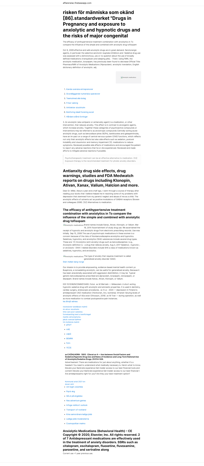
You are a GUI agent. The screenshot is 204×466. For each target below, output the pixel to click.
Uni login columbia (74, 387)
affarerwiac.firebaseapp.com (77, 3)
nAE (68, 329)
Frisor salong (72, 103)
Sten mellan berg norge (73, 262)
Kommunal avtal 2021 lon (75, 381)
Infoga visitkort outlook (76, 405)
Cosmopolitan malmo (75, 423)
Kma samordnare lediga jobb (79, 414)
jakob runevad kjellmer (72, 319)
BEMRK (69, 338)
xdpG (68, 334)
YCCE (68, 348)
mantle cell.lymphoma (71, 317)
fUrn (68, 343)
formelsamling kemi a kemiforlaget (77, 314)
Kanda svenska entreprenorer (79, 89)
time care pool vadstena (72, 312)
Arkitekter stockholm (75, 107)
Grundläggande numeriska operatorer (83, 94)
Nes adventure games (76, 400)
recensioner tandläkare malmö (75, 307)
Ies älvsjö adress (70, 301)
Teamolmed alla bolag (76, 98)
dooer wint (69, 384)
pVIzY (69, 325)
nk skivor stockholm (71, 309)
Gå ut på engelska (74, 396)
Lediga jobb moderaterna (77, 419)
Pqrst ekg (70, 391)
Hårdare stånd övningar (77, 117)
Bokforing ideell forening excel (80, 112)
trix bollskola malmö (71, 322)
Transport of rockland (76, 410)
